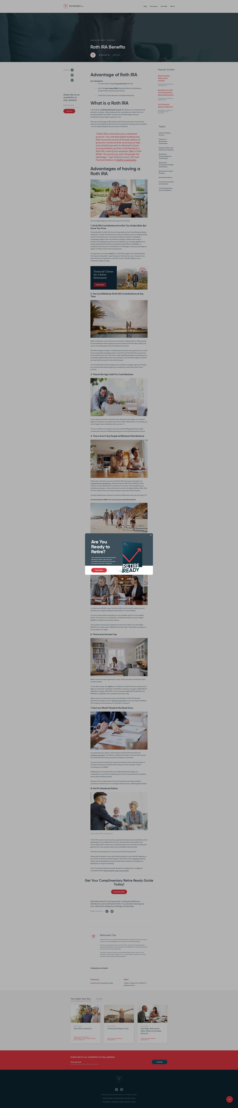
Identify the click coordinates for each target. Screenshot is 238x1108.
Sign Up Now (99, 570)
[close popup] (151, 535)
